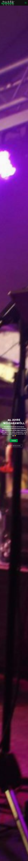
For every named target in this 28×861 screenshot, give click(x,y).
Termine (13, 440)
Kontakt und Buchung (14, 445)
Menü (25, 2)
